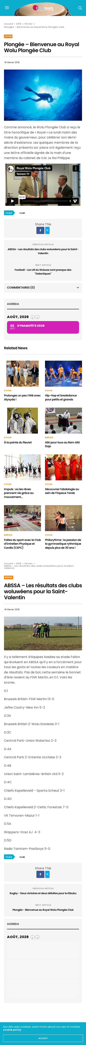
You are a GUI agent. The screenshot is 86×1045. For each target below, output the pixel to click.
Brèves (49, 438)
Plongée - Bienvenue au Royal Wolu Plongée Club (42, 910)
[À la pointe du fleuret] (22, 421)
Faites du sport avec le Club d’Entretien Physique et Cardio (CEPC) (22, 544)
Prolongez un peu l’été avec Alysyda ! (22, 397)
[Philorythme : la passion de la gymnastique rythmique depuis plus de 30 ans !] (63, 518)
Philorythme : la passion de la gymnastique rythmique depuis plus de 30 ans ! (63, 544)
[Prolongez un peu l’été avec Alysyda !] (22, 374)
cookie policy (12, 1030)
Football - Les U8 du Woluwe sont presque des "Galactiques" (43, 272)
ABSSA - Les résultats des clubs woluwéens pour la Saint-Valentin (43, 251)
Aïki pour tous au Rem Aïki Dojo (62, 444)
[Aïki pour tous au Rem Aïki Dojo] (63, 421)
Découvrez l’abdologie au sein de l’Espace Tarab (62, 491)
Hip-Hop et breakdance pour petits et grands (61, 397)
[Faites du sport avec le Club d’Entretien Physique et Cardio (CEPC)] (22, 518)
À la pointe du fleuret (18, 442)
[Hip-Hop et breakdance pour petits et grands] (63, 374)
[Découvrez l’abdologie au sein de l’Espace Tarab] (63, 467)
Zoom (8, 36)
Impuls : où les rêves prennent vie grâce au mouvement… (19, 493)
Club (22, 213)
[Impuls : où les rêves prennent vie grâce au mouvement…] (22, 467)
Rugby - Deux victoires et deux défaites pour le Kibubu (43, 893)
